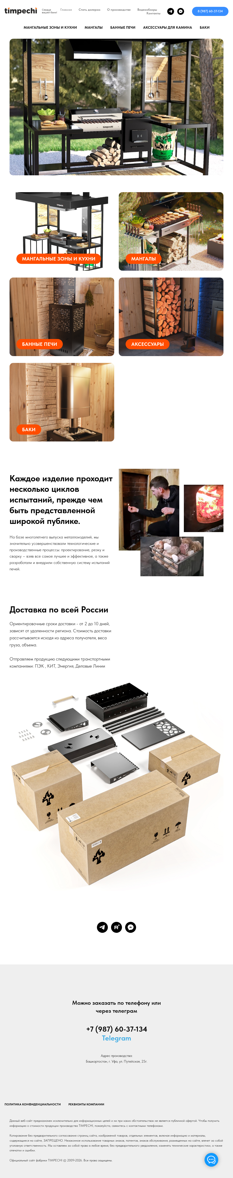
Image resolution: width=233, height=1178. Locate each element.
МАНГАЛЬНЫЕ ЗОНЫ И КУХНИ (50, 27)
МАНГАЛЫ (94, 27)
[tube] (116, 927)
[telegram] (170, 11)
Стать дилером (89, 9)
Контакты (153, 13)
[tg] (102, 927)
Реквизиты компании (86, 1104)
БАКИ (205, 27)
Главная (66, 9)
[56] (116, 113)
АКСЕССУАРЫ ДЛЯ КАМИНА (167, 27)
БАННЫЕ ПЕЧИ (122, 27)
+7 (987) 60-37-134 (116, 1029)
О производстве (119, 9)
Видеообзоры (147, 9)
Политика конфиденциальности (33, 1104)
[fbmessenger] (180, 11)
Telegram (116, 1038)
